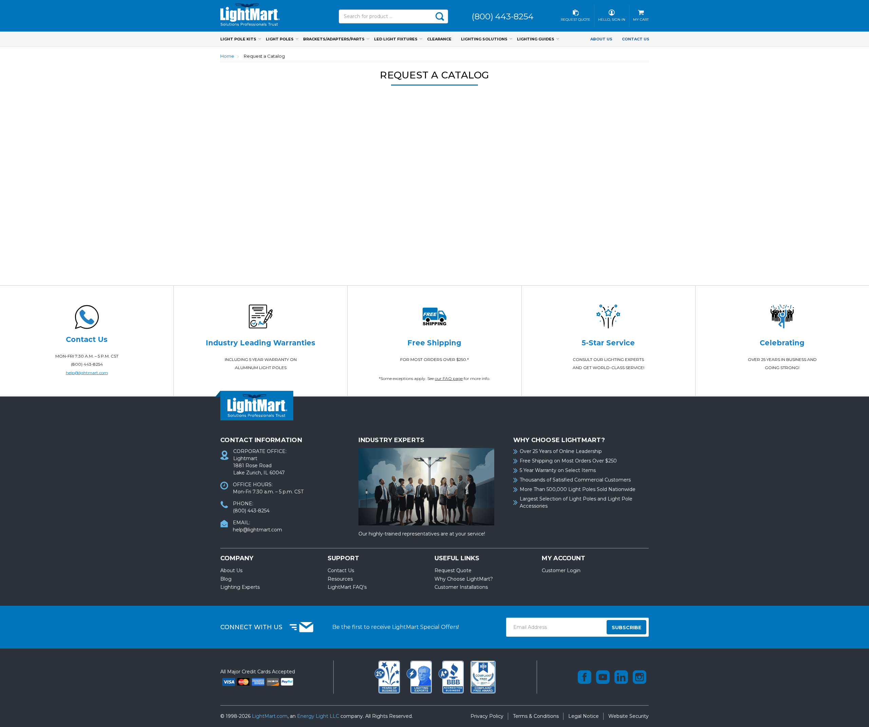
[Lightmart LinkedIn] (621, 677)
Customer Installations (461, 587)
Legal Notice (583, 716)
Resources (340, 579)
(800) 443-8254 (87, 364)
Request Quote (453, 570)
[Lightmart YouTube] (603, 677)
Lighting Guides (535, 39)
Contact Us (635, 39)
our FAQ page (449, 378)
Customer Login (561, 570)
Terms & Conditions (536, 716)
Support (343, 558)
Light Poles (280, 39)
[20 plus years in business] (388, 676)
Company (236, 558)
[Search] (439, 16)
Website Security (628, 716)
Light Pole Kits (238, 39)
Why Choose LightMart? (463, 579)
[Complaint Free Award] (483, 676)
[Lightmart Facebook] (584, 677)
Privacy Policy (486, 716)
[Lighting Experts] (420, 676)
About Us (601, 39)
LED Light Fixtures (396, 39)
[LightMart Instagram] (639, 677)
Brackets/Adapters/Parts (334, 39)
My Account (563, 558)
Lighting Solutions (484, 39)
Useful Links (456, 558)
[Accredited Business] (452, 676)
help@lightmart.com (87, 372)
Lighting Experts (240, 587)
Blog (226, 579)
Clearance (439, 39)
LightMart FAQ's (347, 587)
